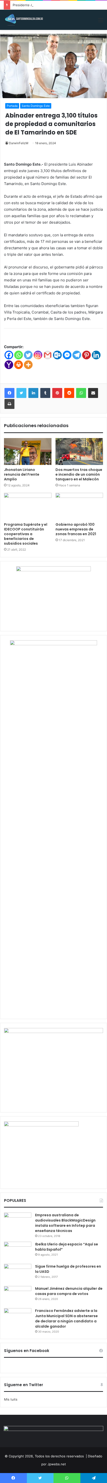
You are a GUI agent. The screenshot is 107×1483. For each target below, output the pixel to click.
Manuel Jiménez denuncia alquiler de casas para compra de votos (69, 1291)
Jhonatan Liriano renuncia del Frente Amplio (21, 474)
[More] (28, 364)
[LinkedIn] (33, 393)
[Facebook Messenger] (67, 355)
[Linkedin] (96, 355)
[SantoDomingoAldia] (24, 19)
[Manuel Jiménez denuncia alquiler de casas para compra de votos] (17, 1295)
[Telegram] (76, 355)
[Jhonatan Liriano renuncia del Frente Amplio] (28, 451)
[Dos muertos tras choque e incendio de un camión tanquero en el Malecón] (79, 451)
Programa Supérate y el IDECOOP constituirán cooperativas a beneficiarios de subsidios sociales (25, 534)
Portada (12, 106)
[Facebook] (8, 355)
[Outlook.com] (57, 355)
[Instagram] (38, 355)
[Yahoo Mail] (8, 364)
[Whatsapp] (18, 355)
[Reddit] (69, 393)
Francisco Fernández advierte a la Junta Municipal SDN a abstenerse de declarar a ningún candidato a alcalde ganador (66, 1318)
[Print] (18, 364)
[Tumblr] (45, 393)
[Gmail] (47, 355)
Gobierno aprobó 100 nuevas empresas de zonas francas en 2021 (75, 529)
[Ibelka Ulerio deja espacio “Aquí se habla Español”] (17, 1251)
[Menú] (100, 21)
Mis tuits (10, 1399)
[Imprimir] (9, 404)
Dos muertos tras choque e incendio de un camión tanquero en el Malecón (78, 474)
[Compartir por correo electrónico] (93, 393)
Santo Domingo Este (36, 106)
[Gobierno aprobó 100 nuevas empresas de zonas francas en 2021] (79, 506)
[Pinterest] (86, 355)
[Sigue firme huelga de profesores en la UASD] (17, 1273)
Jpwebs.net (57, 1464)
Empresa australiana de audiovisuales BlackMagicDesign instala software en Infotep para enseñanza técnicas (65, 1223)
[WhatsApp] (81, 393)
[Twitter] (28, 355)
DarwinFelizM (18, 143)
